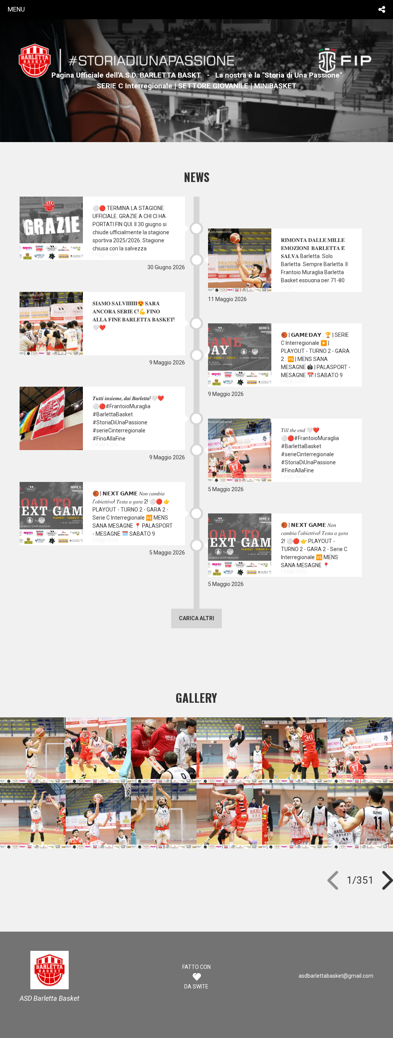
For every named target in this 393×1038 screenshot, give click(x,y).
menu (16, 9)
